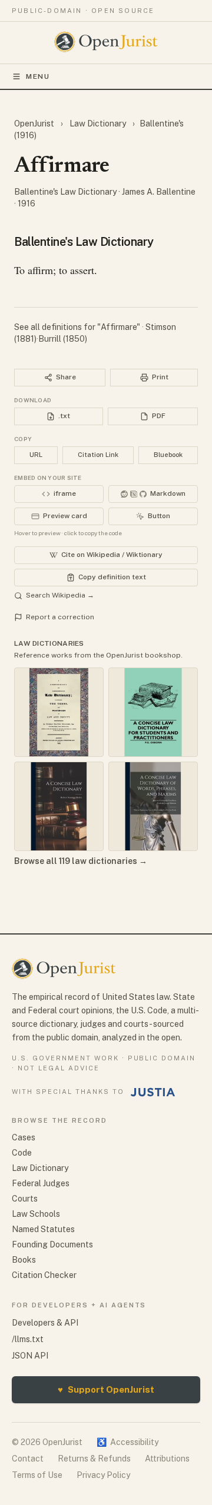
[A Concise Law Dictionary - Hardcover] (59, 806)
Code (22, 1152)
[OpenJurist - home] (106, 41)
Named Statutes (43, 1229)
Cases (23, 1137)
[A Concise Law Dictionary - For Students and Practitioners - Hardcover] (153, 712)
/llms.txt (28, 1339)
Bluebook (168, 454)
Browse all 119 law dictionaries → (80, 861)
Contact (28, 1458)
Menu (38, 76)
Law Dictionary (98, 123)
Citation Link (98, 454)
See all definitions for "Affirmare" (78, 327)
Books (24, 1259)
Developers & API (45, 1322)
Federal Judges (40, 1183)
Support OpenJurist (106, 1389)
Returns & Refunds (94, 1458)
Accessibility (127, 1442)
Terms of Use (37, 1475)
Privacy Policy (103, 1475)
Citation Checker (44, 1275)
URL (35, 454)
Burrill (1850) (62, 338)
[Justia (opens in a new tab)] (153, 1092)
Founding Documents (52, 1244)
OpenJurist (35, 123)
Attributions (167, 1458)
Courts (25, 1198)
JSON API (30, 1355)
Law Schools (36, 1214)
